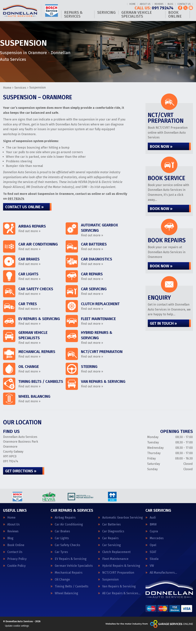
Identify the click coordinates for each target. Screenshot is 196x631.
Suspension (110, 579)
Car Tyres (61, 552)
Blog (170, 4)
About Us (145, 4)
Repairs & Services (73, 14)
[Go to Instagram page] (191, 8)
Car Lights (62, 538)
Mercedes (157, 538)
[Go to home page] (30, 10)
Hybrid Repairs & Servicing (121, 565)
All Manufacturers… (163, 572)
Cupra (154, 531)
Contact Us (184, 4)
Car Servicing (111, 545)
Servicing (106, 12)
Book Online (175, 14)
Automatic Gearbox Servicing (122, 517)
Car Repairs (110, 538)
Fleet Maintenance (115, 558)
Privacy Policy (17, 558)
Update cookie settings (17, 625)
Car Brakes (62, 531)
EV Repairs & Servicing (71, 558)
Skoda (154, 558)
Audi (153, 517)
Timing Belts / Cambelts (71, 586)
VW (152, 565)
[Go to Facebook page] (180, 8)
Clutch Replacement (116, 552)
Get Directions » (20, 471)
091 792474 (154, 8)
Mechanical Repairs (68, 572)
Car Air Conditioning (69, 524)
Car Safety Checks (67, 545)
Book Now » (161, 146)
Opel (153, 545)
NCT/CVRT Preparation (118, 572)
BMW (153, 524)
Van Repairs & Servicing (119, 586)
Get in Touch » (163, 323)
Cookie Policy (16, 565)
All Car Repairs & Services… (121, 593)
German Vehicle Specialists (136, 14)
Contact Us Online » (24, 207)
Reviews (159, 4)
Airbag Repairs (65, 517)
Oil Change (62, 579)
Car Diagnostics (113, 531)
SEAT (153, 552)
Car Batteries (111, 524)
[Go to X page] (185, 8)
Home (132, 4)
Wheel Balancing (66, 593)
